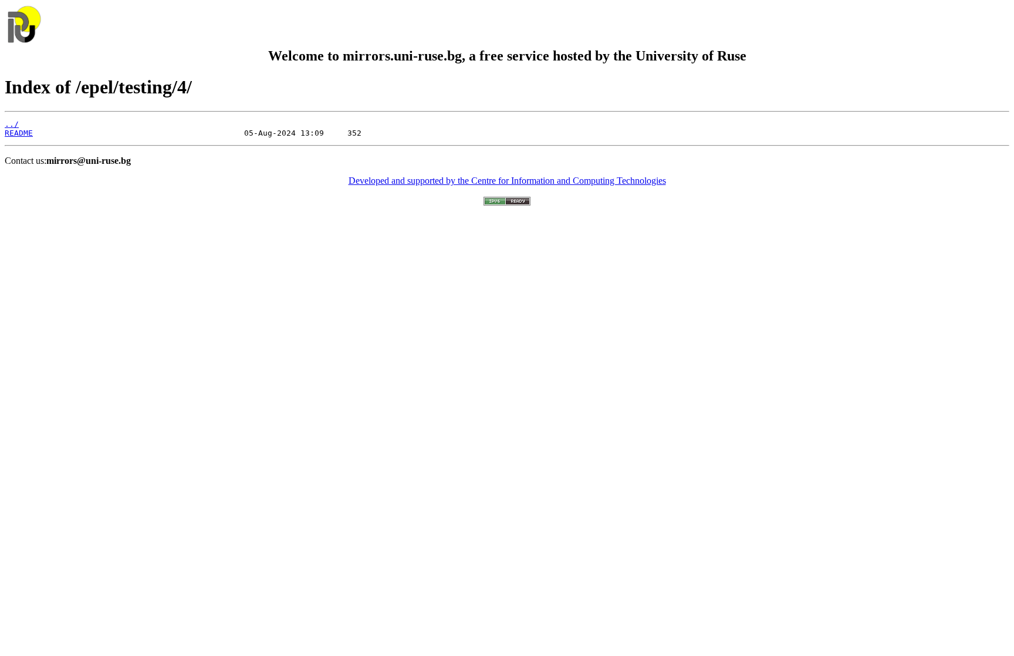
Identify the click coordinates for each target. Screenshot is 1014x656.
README (19, 133)
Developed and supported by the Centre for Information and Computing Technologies (507, 181)
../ (12, 124)
